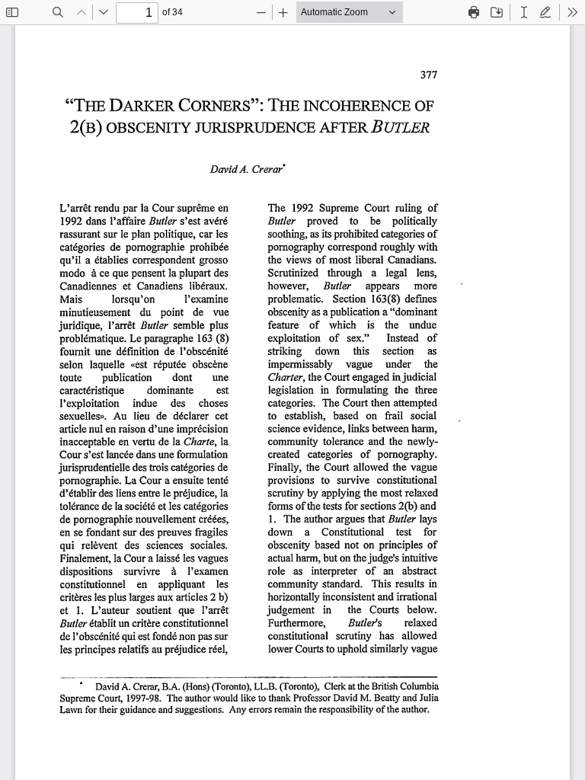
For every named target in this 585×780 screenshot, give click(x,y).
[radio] (524, 12)
